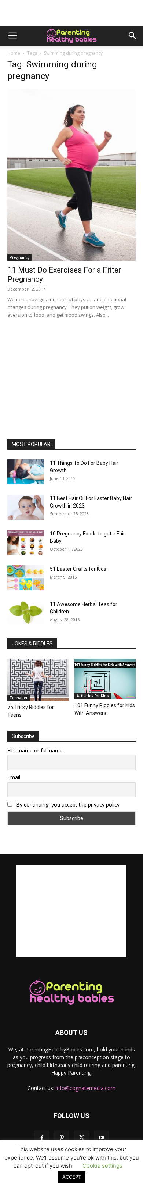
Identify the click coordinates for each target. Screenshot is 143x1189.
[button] (12, 36)
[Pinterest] (61, 1138)
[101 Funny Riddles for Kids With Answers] (105, 679)
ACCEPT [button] (71, 1177)
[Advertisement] (71, 13)
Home (13, 53)
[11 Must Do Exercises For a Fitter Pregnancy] (71, 175)
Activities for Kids (93, 695)
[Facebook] (41, 1138)
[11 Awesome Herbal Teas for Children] (25, 613)
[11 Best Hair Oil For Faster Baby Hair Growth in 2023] (25, 507)
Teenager (18, 697)
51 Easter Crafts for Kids (78, 569)
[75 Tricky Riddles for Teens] (38, 680)
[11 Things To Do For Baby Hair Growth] (25, 472)
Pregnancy (19, 257)
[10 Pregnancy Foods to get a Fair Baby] (25, 542)
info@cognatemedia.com (85, 1088)
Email (13, 777)
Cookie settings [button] (102, 1165)
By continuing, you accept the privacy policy (67, 804)
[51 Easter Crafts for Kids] (25, 578)
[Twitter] (81, 1138)
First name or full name (35, 750)
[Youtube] (101, 1138)
